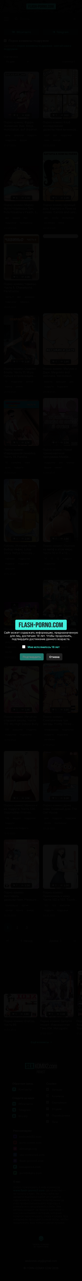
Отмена (54, 656)
